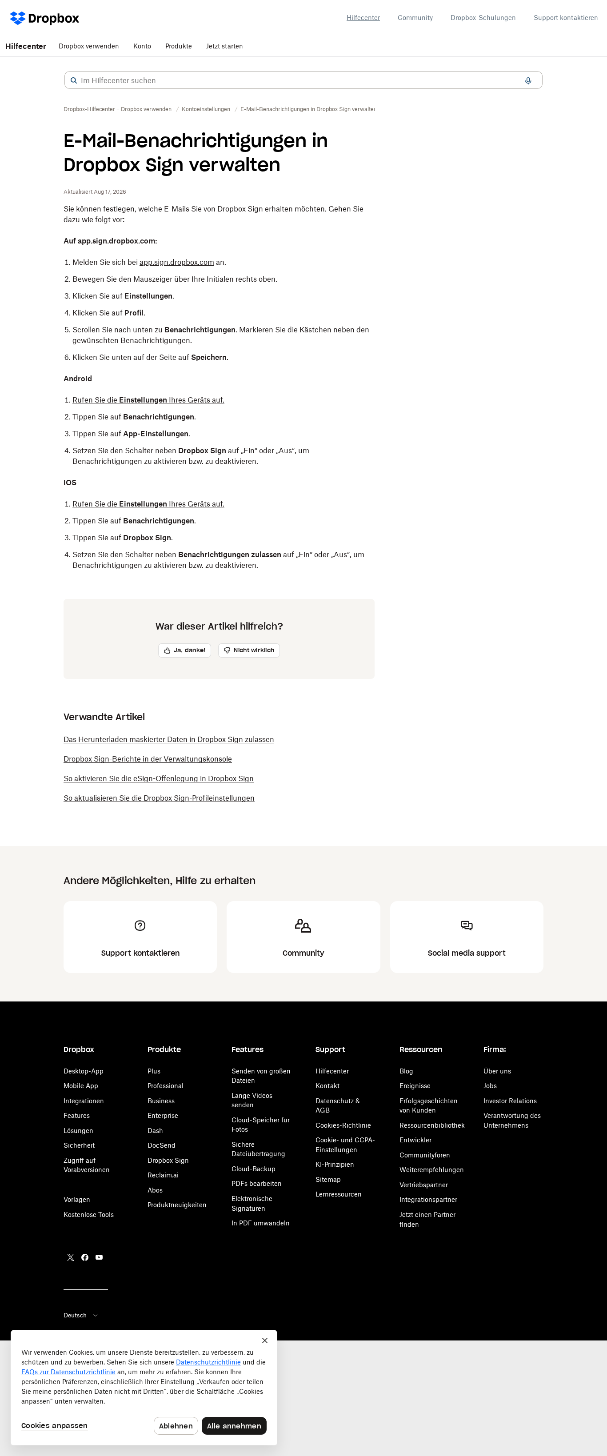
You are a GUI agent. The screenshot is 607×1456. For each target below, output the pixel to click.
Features (77, 1115)
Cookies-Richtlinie (343, 1125)
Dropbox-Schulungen (483, 17)
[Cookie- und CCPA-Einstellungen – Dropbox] (144, 1387)
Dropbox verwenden (89, 46)
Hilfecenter (363, 17)
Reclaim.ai (163, 1175)
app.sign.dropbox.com (177, 262)
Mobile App (81, 1085)
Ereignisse (415, 1085)
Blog (406, 1071)
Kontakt (327, 1085)
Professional (166, 1085)
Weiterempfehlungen (431, 1169)
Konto (142, 46)
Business (161, 1101)
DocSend (162, 1145)
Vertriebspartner (423, 1185)
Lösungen (78, 1130)
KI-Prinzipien (334, 1164)
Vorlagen (77, 1199)
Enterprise (163, 1115)
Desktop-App (84, 1071)
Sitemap (328, 1179)
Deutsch (75, 1315)
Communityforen (424, 1155)
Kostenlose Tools (89, 1214)
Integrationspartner (428, 1199)
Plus (154, 1071)
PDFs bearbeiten (257, 1183)
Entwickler (415, 1140)
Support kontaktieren (566, 17)
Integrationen (84, 1101)
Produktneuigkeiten (177, 1205)
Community (415, 17)
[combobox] (303, 80)
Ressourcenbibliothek (432, 1125)
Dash (155, 1130)
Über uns (497, 1071)
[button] (73, 80)
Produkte (178, 46)
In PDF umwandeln (261, 1223)
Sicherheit (79, 1145)
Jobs (490, 1085)
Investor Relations (510, 1101)
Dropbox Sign (168, 1160)
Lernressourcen (338, 1194)
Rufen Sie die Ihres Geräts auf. (148, 399)
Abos (155, 1190)
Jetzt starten (224, 46)
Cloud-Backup (254, 1169)
